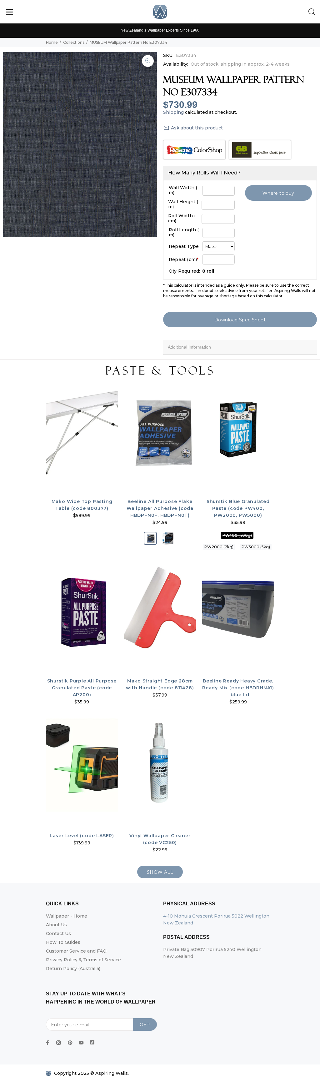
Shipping (173, 112)
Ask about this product (197, 128)
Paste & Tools (160, 370)
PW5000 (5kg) (256, 547)
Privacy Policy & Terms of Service (83, 960)
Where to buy (278, 193)
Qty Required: (184, 271)
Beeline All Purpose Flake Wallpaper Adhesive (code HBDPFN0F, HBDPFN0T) (160, 508)
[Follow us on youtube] (81, 1042)
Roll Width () (182, 218)
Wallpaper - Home (66, 916)
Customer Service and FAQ (76, 951)
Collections (73, 42)
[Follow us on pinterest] (70, 1042)
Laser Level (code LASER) (82, 835)
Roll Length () (184, 232)
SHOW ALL (160, 872)
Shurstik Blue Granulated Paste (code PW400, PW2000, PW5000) (238, 508)
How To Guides (63, 942)
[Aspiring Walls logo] (160, 12)
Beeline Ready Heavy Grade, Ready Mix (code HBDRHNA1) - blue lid (238, 687)
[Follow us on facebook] (47, 1042)
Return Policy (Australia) (73, 968)
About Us (56, 925)
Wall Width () (183, 190)
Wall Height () (183, 204)
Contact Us (58, 933)
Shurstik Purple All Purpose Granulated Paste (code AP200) (82, 687)
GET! (145, 1025)
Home (52, 42)
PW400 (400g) (237, 535)
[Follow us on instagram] (59, 1042)
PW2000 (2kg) (218, 547)
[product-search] (313, 12)
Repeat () (183, 259)
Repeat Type (184, 246)
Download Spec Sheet (240, 320)
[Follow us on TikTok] (92, 1041)
